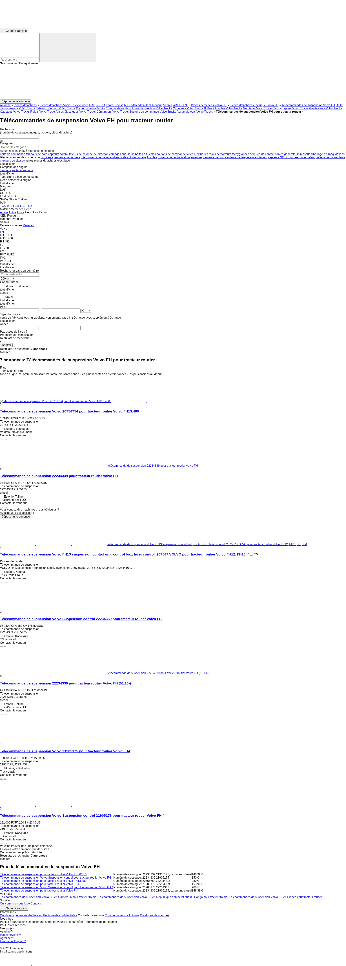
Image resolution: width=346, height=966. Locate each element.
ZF (186, 105)
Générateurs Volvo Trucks (325, 108)
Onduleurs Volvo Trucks (188, 108)
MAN (127, 105)
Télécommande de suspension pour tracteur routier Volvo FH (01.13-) (44, 874)
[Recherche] (67, 47)
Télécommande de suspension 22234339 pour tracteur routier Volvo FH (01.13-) (65, 683)
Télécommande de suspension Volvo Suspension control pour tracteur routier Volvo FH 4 (56, 887)
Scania (167, 105)
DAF (92, 105)
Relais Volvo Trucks (43, 111)
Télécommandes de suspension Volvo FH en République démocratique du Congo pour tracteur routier (163, 897)
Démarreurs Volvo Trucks (112, 111)
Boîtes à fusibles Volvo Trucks (223, 108)
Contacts (36, 903)
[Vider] (1, 141)
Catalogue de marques (154, 915)
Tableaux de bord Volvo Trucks (55, 108)
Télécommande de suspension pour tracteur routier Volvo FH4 (39, 884)
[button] (173, 82)
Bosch (84, 105)
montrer (6, 345)
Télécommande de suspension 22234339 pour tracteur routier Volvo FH (59, 476)
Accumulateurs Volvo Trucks (195, 111)
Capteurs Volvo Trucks (90, 108)
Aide (27, 903)
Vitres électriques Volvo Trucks (76, 111)
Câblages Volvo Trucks (15, 111)
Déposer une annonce (15, 516)
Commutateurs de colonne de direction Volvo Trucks (139, 108)
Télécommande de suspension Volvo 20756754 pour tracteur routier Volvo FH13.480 (69, 411)
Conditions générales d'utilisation (21, 915)
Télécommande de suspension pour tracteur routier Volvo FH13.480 (43, 880)
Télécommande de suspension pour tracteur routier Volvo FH (39, 890)
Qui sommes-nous (11, 903)
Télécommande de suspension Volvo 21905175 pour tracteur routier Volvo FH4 (65, 751)
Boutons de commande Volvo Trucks (152, 111)
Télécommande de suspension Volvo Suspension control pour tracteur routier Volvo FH (55, 877)
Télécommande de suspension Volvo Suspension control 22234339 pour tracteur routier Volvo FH (81, 619)
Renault (157, 105)
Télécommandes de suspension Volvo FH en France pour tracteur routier (275, 897)
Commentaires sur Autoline (122, 915)
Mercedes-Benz (141, 105)
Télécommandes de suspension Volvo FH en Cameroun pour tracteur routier (49, 897)
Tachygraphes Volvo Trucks (291, 108)
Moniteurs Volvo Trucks (258, 108)
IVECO (100, 105)
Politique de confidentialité (60, 915)
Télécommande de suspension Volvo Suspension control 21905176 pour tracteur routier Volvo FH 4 (82, 815)
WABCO (178, 105)
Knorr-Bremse (114, 105)
